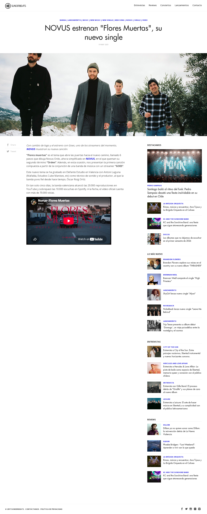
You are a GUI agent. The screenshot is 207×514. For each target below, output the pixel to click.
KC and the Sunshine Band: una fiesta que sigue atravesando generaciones (180, 224)
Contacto (197, 5)
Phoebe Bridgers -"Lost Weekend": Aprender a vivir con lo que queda (179, 446)
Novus (129, 20)
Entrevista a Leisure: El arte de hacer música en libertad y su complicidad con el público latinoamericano (181, 405)
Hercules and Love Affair (175, 363)
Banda (63, 20)
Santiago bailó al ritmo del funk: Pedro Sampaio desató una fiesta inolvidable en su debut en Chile (172, 193)
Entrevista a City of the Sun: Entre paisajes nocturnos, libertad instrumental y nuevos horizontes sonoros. (181, 353)
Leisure (166, 399)
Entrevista (168, 383)
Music (85, 20)
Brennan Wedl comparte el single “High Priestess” (181, 279)
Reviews (153, 5)
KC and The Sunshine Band (176, 219)
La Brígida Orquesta (173, 203)
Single (137, 20)
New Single (107, 20)
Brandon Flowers (172, 259)
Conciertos (165, 5)
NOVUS (30, 149)
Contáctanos (32, 509)
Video (144, 20)
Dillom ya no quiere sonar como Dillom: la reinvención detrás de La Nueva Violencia (181, 431)
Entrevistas (139, 5)
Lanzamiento (74, 20)
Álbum (166, 441)
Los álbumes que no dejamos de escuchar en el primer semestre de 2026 (182, 239)
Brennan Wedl (170, 275)
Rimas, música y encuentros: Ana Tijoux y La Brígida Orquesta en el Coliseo (182, 208)
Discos (166, 234)
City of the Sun (170, 347)
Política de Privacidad (51, 509)
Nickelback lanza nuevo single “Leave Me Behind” (182, 310)
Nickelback (168, 305)
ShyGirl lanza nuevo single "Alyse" (179, 294)
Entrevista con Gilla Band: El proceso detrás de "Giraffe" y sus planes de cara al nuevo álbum (181, 389)
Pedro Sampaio (154, 185)
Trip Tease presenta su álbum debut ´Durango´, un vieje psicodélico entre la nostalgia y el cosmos (181, 327)
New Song (119, 20)
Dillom (166, 425)
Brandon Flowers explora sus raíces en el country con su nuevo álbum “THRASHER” (182, 264)
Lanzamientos (182, 5)
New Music (95, 20)
